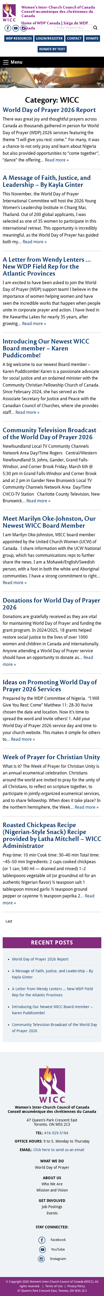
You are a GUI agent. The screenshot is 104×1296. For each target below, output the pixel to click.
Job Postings (52, 1207)
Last (9, 921)
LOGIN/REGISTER (49, 38)
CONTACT (74, 38)
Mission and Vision (52, 1190)
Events (52, 1213)
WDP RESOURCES (19, 38)
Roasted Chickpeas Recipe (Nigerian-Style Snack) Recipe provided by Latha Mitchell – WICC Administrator (52, 836)
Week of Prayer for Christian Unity (51, 757)
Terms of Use (54, 1286)
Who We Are (52, 1184)
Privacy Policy (76, 1286)
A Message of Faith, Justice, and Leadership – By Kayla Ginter (47, 181)
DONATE (92, 38)
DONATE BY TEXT (52, 49)
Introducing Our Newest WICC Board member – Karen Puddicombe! (46, 348)
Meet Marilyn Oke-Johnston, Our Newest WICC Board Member (49, 522)
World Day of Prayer (52, 1167)
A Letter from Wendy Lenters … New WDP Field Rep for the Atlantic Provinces (47, 266)
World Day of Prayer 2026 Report (49, 110)
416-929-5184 (56, 1133)
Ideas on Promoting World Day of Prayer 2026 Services (50, 686)
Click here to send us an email (58, 1150)
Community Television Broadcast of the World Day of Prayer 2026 (49, 434)
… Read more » (54, 160)
